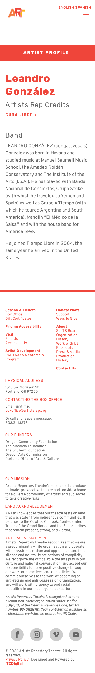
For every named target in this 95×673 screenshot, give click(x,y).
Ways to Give (67, 319)
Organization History (67, 337)
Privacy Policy (16, 659)
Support (62, 314)
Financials (64, 348)
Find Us (11, 339)
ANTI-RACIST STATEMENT (26, 538)
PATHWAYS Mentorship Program (24, 357)
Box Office (13, 314)
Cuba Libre (19, 115)
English (66, 8)
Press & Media (68, 352)
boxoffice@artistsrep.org (25, 411)
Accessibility (16, 343)
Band (14, 135)
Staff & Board (67, 331)
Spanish (83, 8)
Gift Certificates (18, 319)
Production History (65, 358)
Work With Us (67, 343)
